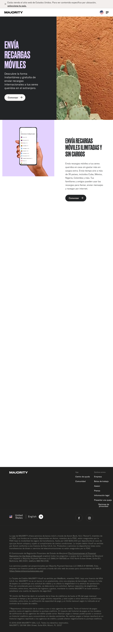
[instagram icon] (89, 517)
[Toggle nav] (107, 12)
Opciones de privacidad (103, 505)
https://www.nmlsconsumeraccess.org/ (26, 571)
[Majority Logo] (13, 12)
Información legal (101, 495)
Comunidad (80, 481)
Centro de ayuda (82, 476)
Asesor (97, 486)
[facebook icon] (79, 517)
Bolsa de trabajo (101, 481)
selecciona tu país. (16, 5)
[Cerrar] (5, 4)
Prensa (97, 490)
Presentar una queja (103, 500)
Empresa (98, 476)
